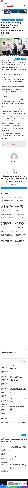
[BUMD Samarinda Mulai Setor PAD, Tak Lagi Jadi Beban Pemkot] (5, 401)
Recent (13, 361)
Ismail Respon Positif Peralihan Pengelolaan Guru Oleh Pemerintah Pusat (6, 224)
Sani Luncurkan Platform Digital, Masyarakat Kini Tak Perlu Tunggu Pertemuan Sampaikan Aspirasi (7, 241)
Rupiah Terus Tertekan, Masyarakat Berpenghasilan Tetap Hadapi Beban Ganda (18, 367)
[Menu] (1, 5)
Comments (22, 361)
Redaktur (4, 35)
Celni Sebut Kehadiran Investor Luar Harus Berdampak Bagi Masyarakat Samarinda (20, 240)
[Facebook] (14, 164)
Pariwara (12, 19)
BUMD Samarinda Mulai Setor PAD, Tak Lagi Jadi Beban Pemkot (18, 399)
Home (3, 17)
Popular (4, 361)
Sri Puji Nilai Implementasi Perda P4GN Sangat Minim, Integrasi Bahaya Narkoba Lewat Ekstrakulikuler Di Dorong (21, 225)
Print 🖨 (17, 58)
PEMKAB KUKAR (19, 19)
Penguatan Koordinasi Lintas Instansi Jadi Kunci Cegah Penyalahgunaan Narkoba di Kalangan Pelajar (7, 208)
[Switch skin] (24, 5)
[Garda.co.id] (8, 5)
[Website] (12, 164)
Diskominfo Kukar (9, 17)
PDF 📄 (23, 58)
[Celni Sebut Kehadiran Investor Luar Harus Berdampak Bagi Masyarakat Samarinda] (21, 234)
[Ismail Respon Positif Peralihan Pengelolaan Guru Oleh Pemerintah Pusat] (7, 217)
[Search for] (26, 5)
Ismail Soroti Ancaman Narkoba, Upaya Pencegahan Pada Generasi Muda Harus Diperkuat (20, 208)
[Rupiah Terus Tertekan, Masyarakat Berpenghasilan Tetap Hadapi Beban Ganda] (5, 370)
